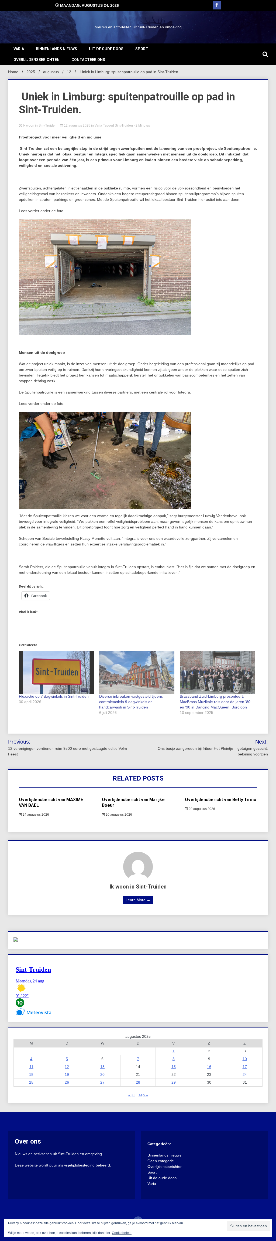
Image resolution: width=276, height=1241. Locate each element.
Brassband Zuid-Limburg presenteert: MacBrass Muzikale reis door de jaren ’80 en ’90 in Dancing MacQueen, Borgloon (215, 701)
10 (245, 1059)
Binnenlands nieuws (56, 49)
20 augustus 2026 (118, 814)
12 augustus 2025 (77, 125)
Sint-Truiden (124, 125)
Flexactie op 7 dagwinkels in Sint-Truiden (54, 696)
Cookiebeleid (122, 1233)
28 (138, 1082)
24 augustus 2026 (35, 814)
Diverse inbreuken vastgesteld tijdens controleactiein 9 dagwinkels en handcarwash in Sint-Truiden (131, 701)
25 (31, 1082)
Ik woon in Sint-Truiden (39, 125)
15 (173, 1066)
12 (67, 1066)
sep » (143, 1095)
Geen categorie (160, 1161)
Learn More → (138, 900)
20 (102, 1074)
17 (245, 1066)
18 (31, 1074)
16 (209, 1066)
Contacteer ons (88, 59)
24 (245, 1074)
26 (67, 1082)
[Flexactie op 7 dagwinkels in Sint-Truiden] (56, 672)
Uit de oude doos (106, 49)
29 (173, 1082)
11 (31, 1066)
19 (67, 1074)
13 (102, 1066)
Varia (18, 49)
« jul (131, 1095)
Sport (141, 49)
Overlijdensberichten (36, 59)
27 (102, 1082)
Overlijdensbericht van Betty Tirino (220, 799)
